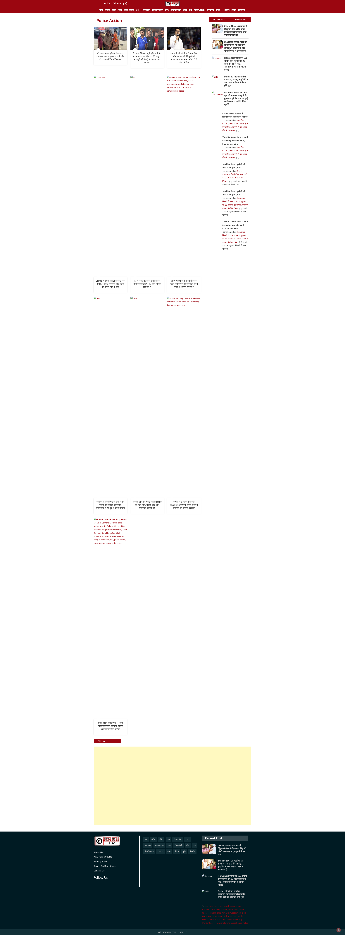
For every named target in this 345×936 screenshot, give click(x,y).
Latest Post (219, 19)
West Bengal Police (239, 923)
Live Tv (105, 3)
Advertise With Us (103, 856)
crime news (233, 909)
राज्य (218, 10)
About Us (98, 852)
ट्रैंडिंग (114, 10)
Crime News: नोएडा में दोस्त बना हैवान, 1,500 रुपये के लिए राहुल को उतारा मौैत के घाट (110, 283)
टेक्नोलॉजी (176, 10)
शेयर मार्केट (129, 10)
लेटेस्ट (107, 10)
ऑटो (185, 10)
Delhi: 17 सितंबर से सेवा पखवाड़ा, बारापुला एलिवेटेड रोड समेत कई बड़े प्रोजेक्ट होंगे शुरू (236, 81)
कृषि (234, 10)
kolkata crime (230, 916)
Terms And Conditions (105, 866)
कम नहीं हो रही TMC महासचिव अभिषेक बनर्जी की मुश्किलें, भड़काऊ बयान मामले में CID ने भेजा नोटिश (184, 58)
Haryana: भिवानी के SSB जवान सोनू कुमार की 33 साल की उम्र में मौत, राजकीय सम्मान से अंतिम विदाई (235, 63)
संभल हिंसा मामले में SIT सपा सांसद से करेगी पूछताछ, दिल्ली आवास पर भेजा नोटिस (110, 726)
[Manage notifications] (339, 930)
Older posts (103, 741)
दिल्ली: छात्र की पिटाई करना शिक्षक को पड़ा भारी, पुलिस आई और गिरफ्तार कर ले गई (147, 504)
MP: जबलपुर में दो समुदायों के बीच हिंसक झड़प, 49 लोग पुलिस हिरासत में (147, 283)
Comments (240, 19)
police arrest (232, 919)
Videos (117, 3)
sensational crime (222, 923)
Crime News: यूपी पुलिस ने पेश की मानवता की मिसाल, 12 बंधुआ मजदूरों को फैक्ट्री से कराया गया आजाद (147, 58)
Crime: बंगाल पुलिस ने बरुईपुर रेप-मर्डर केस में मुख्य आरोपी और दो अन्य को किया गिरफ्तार (110, 56)
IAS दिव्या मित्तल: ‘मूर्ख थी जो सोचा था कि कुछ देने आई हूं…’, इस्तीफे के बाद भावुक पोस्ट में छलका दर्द (235, 46)
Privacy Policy (100, 861)
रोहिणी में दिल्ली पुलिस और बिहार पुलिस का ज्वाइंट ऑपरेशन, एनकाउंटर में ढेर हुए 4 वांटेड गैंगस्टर (110, 504)
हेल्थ (167, 10)
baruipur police (208, 909)
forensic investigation (231, 913)
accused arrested (214, 906)
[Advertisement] (172, 786)
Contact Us (99, 870)
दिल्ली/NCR (199, 10)
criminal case (215, 913)
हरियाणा (210, 10)
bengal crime (221, 909)
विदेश (227, 10)
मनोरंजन (146, 10)
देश (190, 10)
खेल (120, 10)
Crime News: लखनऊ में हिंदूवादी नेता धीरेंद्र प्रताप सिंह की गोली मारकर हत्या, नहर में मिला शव (235, 30)
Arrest (226, 906)
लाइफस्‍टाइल (157, 10)
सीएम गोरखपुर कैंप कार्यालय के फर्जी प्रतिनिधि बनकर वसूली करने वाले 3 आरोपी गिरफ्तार (184, 283)
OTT (138, 10)
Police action (220, 919)
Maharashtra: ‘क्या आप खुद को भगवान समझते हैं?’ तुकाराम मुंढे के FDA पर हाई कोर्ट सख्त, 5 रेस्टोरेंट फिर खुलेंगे (236, 98)
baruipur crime (236, 906)
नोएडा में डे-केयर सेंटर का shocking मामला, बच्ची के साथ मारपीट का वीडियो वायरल (184, 504)
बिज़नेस (241, 10)
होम (101, 10)
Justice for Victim (215, 916)
